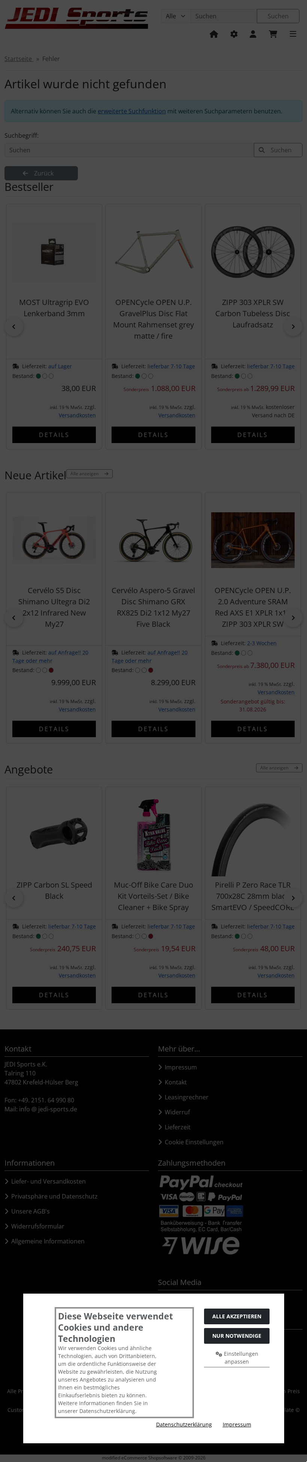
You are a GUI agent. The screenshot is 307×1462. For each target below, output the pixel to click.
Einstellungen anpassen (240, 1357)
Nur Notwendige (236, 1335)
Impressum (237, 1424)
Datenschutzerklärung (184, 1424)
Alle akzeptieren (236, 1316)
